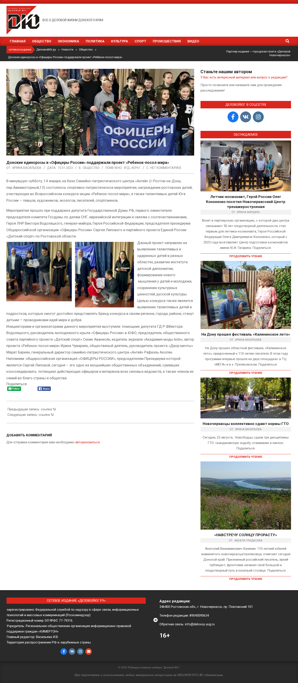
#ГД (127, 168)
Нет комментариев (165, 168)
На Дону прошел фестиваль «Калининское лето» (245, 334)
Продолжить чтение (245, 256)
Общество (91, 168)
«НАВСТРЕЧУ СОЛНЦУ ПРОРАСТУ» (245, 535)
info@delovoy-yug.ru (200, 624)
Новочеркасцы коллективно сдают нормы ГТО (246, 423)
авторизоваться (87, 442)
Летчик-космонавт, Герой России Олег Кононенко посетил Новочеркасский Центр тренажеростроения (245, 201)
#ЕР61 (135, 168)
